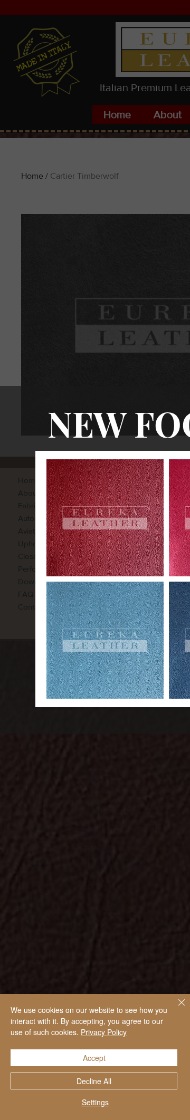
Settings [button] (95, 1102)
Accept (94, 1058)
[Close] (175, 1008)
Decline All (94, 1081)
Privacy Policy (104, 1032)
